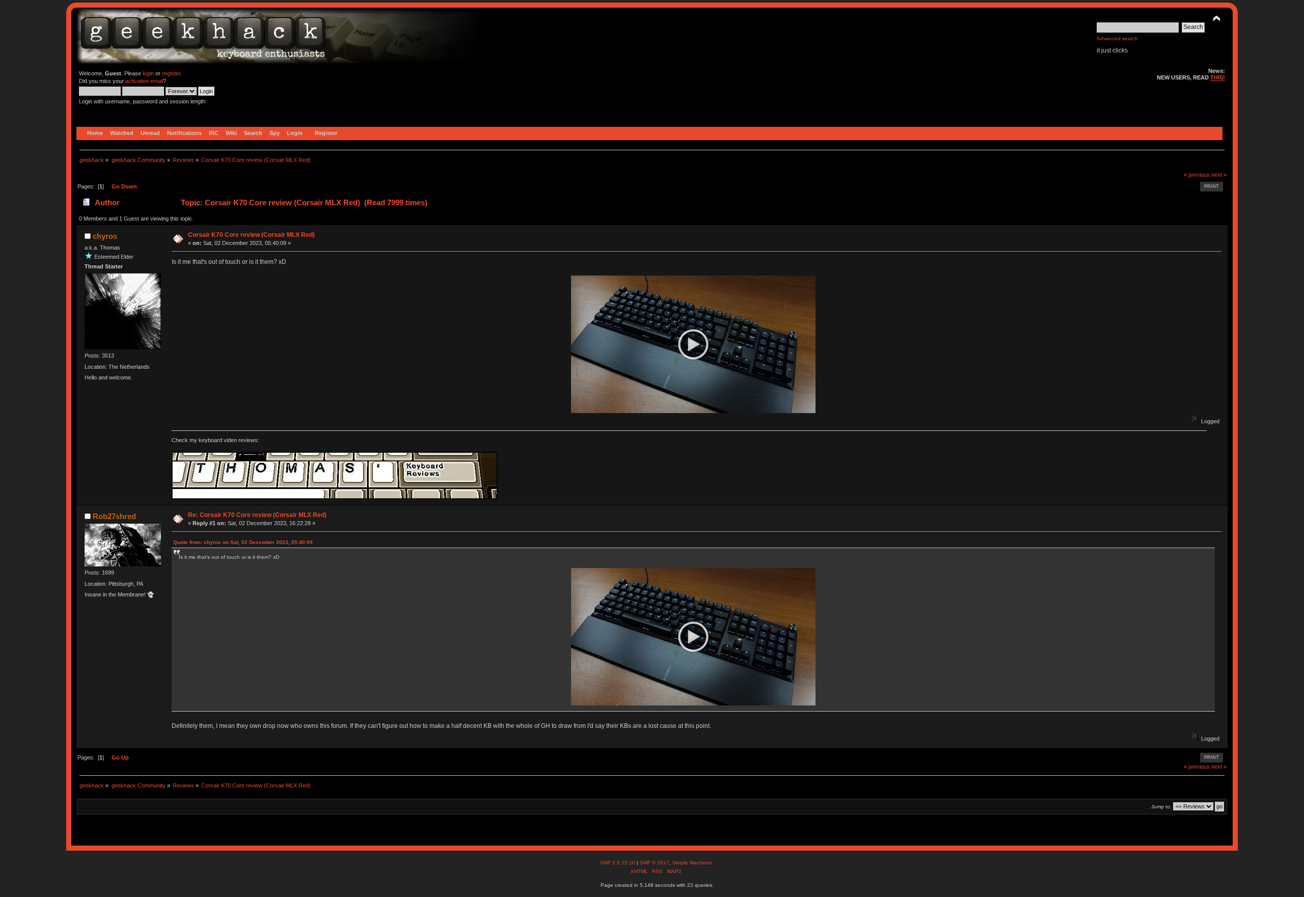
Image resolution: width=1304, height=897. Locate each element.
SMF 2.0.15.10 (618, 862)
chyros (105, 236)
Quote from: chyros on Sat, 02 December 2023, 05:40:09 (243, 542)
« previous (1197, 175)
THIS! (1217, 77)
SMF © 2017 (654, 862)
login (148, 73)
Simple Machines (692, 862)
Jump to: (1161, 806)
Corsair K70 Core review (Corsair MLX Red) (251, 234)
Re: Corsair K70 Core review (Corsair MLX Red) (257, 515)
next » (1219, 175)
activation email (144, 81)
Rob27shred (114, 516)
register (171, 73)
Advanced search (1117, 38)
